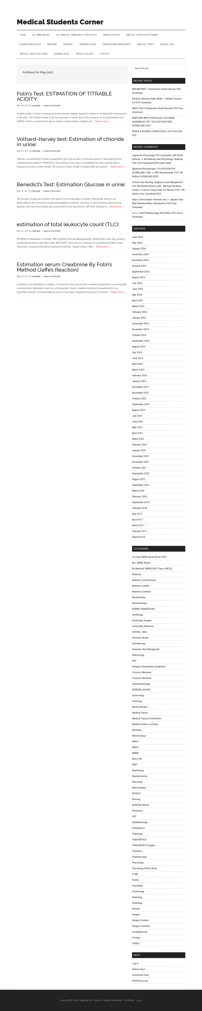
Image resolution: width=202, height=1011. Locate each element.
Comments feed (140, 975)
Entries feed (138, 969)
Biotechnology (139, 603)
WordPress (129, 1000)
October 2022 (139, 467)
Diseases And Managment (145, 649)
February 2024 (139, 375)
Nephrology (138, 770)
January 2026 (139, 248)
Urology (136, 937)
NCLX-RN (137, 758)
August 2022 (138, 479)
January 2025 (139, 317)
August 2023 (138, 410)
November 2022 (140, 462)
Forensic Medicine (141, 672)
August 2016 (138, 537)
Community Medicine (143, 626)
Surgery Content (140, 920)
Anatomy (136, 574)
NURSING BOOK (140, 805)
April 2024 (137, 364)
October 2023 (139, 398)
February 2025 (139, 312)
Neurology (137, 782)
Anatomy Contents (141, 591)
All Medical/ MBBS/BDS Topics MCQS (152, 568)
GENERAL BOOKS (141, 689)
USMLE (136, 943)
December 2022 (140, 456)
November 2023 (140, 392)
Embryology (138, 655)
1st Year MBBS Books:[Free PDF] (149, 557)
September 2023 (141, 404)
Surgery (136, 914)
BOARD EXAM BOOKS (143, 609)
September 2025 (141, 271)
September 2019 (141, 502)
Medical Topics (140, 712)
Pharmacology (139, 856)
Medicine (137, 730)
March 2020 (138, 490)
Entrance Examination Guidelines (148, 666)
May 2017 (137, 513)
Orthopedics (138, 828)
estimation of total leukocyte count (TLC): (68, 224)
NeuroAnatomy (139, 776)
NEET (135, 764)
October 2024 (139, 335)
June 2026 (137, 237)
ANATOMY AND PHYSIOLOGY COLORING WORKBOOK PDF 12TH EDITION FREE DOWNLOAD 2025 (153, 122)
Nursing (136, 799)
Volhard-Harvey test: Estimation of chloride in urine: (70, 141)
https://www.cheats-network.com (149, 199)
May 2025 (137, 294)
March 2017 (138, 525)
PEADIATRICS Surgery (143, 845)
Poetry (135, 880)
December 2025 (140, 254)
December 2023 (140, 387)
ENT (134, 660)
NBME (135, 753)
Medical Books (140, 707)
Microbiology (139, 735)
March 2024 (138, 369)
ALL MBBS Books (141, 562)
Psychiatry (137, 885)
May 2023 (137, 427)
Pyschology (138, 891)
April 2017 (137, 519)
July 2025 (137, 283)
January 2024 (139, 381)
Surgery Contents (141, 926)
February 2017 (139, 531)
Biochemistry (139, 597)
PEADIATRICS (139, 839)
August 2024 (138, 346)
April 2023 (137, 433)
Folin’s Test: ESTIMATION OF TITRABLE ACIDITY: (64, 96)
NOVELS (136, 793)
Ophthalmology (140, 822)
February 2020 (139, 496)
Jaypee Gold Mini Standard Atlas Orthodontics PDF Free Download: (157, 203)
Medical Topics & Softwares (146, 718)
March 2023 (138, 438)
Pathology (137, 833)
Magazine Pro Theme (89, 1000)
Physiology (138, 862)
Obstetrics (137, 810)
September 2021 (141, 485)
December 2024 (140, 323)
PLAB (135, 874)
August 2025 (138, 277)
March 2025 (138, 306)
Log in (135, 963)
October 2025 (139, 266)
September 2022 (141, 473)
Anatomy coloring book (144, 580)
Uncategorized (139, 931)
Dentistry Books (140, 637)
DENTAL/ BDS (139, 632)
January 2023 (139, 450)
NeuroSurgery (139, 787)
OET (134, 816)
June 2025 (137, 289)
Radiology (137, 897)
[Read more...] (102, 121)
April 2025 (137, 300)
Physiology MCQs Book (144, 868)
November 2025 (140, 260)
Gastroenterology (141, 683)
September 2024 (141, 340)
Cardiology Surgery (142, 620)
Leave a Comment (51, 105)
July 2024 (137, 352)
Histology (137, 701)
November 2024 (140, 329)
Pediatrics (137, 851)
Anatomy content (140, 585)
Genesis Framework (112, 1000)
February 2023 (139, 444)
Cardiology (137, 614)
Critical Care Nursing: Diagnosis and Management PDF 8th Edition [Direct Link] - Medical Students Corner (157, 186)
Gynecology (138, 695)
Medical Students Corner (60, 22)
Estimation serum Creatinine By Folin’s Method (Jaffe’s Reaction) (64, 267)
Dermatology (138, 643)
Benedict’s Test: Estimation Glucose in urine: (71, 184)
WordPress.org (140, 980)
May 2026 (137, 242)
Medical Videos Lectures (145, 724)
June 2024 (137, 358)
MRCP (135, 741)
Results (136, 908)
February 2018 (139, 508)
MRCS (135, 747)
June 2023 (137, 421)
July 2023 (137, 415)
